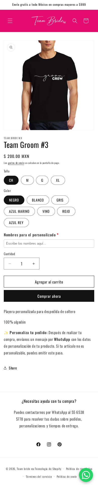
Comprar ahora (49, 296)
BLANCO (38, 200)
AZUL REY (16, 222)
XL (58, 180)
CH (11, 180)
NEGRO (14, 200)
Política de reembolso (79, 469)
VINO (46, 211)
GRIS (60, 200)
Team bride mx (25, 469)
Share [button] (13, 367)
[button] (10, 20)
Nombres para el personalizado (31, 234)
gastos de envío (16, 163)
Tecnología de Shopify (48, 469)
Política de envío (67, 476)
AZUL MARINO (19, 211)
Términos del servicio (39, 476)
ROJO (66, 211)
